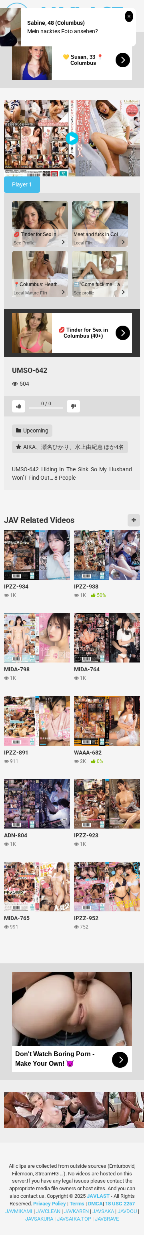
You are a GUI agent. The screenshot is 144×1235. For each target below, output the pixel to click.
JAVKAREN (76, 1211)
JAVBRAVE (107, 1219)
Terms (78, 1204)
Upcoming (35, 430)
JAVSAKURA (39, 1219)
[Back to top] (129, 1219)
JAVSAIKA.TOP (74, 1219)
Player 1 (22, 184)
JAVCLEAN (48, 1211)
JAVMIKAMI (18, 1211)
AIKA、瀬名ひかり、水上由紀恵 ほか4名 (73, 447)
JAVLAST (98, 1196)
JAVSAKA (103, 1211)
